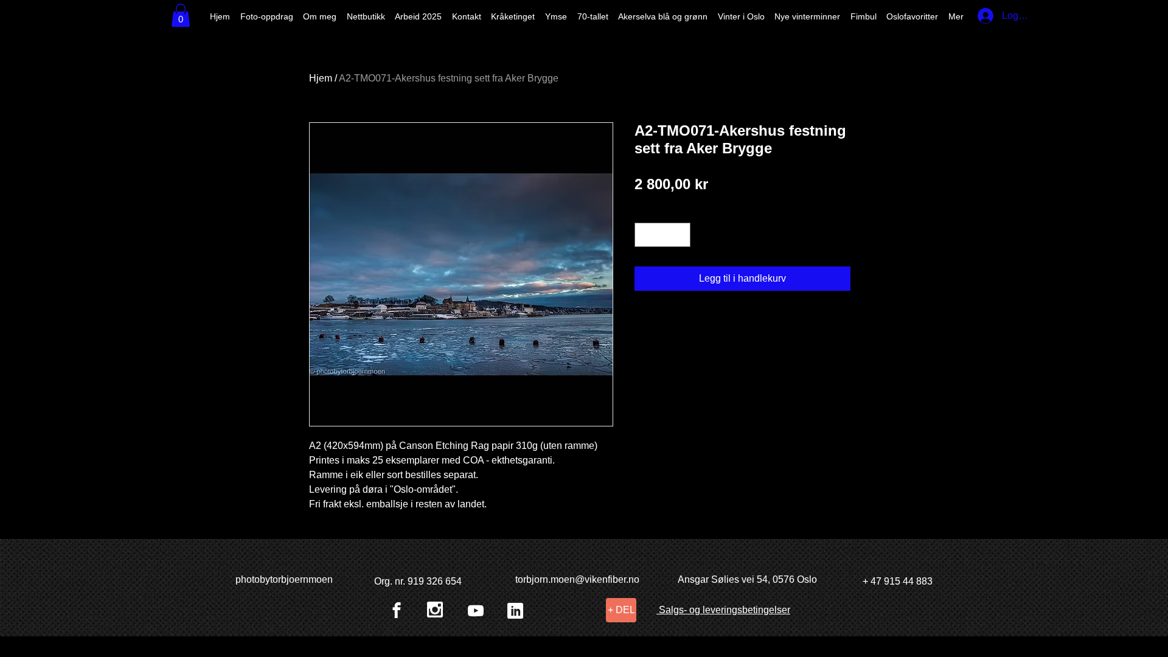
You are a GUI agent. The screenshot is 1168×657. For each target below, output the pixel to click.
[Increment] (680, 234)
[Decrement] (644, 234)
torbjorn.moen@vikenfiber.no (577, 579)
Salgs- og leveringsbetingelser (723, 610)
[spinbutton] (662, 234)
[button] (180, 15)
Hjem (320, 78)
